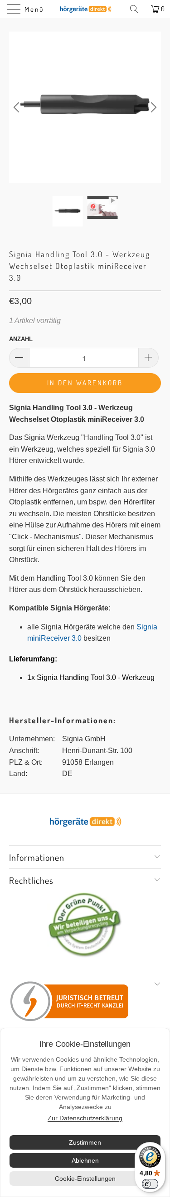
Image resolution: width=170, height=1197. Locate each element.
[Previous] (18, 107)
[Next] (152, 107)
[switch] (150, 1184)
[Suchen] (137, 9)
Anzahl (21, 339)
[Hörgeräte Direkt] (85, 9)
